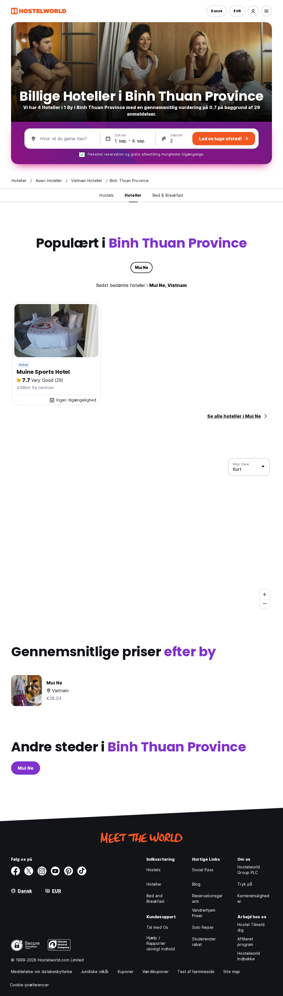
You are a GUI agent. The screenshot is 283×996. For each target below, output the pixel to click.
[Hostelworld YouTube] (55, 871)
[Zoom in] (264, 594)
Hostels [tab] (106, 195)
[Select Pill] (253, 11)
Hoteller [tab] (133, 195)
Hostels (153, 869)
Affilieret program (245, 942)
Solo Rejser (203, 927)
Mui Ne (25, 768)
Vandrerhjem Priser (203, 913)
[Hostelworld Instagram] (42, 871)
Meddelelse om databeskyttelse (41, 971)
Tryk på (244, 884)
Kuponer (126, 971)
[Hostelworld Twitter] (28, 871)
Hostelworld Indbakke (248, 956)
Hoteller (153, 884)
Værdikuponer (155, 971)
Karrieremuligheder (253, 898)
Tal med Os (157, 927)
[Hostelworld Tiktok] (81, 871)
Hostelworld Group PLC (248, 870)
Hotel (23, 365)
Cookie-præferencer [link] (29, 984)
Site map (231, 971)
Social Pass (202, 869)
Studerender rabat (204, 942)
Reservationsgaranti (207, 898)
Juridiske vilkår (95, 971)
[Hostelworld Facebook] (15, 871)
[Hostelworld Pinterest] (68, 871)
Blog (196, 884)
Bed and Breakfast (155, 898)
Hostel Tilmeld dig (250, 927)
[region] (141, 533)
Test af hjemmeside (195, 971)
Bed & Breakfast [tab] (168, 195)
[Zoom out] (264, 603)
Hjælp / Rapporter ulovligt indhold (160, 943)
